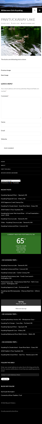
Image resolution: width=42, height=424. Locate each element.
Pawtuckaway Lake (28, 23)
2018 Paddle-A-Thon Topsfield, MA (12, 209)
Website (4, 139)
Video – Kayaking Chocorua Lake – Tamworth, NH (17, 222)
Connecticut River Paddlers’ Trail (11, 395)
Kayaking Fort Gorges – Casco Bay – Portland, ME (16, 323)
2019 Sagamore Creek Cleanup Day (12, 202)
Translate (16, 183)
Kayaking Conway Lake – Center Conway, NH (15, 273)
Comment (5, 96)
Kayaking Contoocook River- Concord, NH (14, 226)
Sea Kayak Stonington (8, 391)
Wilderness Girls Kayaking (12, 10)
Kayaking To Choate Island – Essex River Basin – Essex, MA (19, 206)
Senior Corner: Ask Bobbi (9, 173)
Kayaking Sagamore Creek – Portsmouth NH (15, 287)
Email (3, 130)
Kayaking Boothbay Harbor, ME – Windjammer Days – (18, 319)
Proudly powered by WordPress (9, 411)
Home (3, 161)
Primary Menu (39, 10)
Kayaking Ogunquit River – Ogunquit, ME (14, 195)
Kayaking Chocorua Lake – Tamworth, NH (14, 219)
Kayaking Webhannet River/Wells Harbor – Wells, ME (18, 334)
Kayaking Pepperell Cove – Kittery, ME (13, 199)
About (3, 165)
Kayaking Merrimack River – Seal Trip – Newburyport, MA (19, 354)
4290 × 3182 (16, 23)
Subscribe (5, 379)
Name (3, 122)
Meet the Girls (5, 169)
